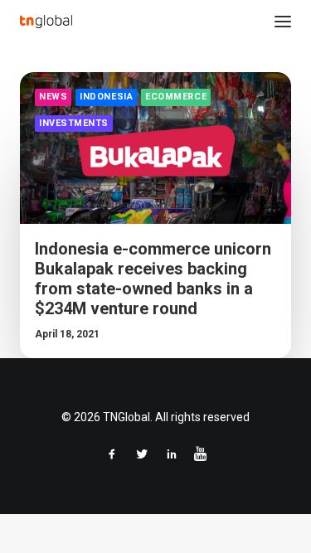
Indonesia (106, 96)
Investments (74, 123)
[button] (283, 21)
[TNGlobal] (46, 21)
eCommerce (176, 96)
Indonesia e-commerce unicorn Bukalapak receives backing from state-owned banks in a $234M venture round (153, 278)
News (53, 96)
